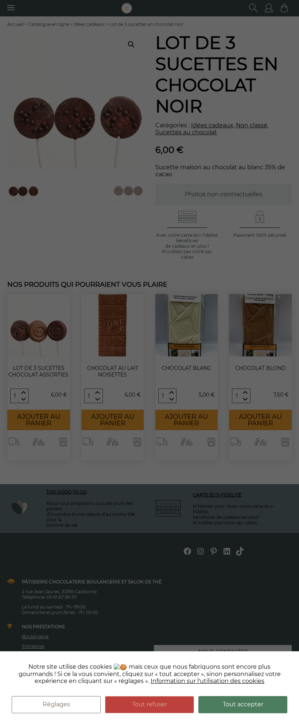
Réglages (56, 704)
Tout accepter (243, 704)
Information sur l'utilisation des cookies (207, 680)
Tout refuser (149, 704)
